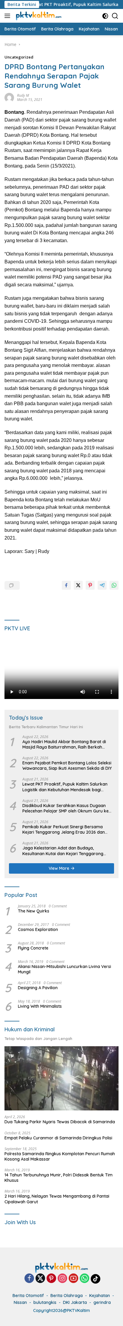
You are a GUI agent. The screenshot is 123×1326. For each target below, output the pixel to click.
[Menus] (8, 16)
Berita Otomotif (28, 1295)
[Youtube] (73, 1278)
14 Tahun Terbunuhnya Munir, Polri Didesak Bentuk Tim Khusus (58, 1177)
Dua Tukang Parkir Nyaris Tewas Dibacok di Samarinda (59, 1121)
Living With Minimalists (40, 1006)
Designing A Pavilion (38, 987)
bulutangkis (44, 1302)
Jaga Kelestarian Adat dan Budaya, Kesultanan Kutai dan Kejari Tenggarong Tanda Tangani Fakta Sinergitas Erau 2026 (64, 850)
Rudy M (23, 95)
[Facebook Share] (66, 585)
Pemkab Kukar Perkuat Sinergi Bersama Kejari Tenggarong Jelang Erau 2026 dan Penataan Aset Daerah (63, 829)
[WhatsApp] (84, 1278)
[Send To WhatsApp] (114, 585)
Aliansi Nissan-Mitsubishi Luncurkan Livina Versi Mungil (64, 969)
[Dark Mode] (105, 16)
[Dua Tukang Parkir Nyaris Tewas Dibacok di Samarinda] (61, 1078)
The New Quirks (33, 911)
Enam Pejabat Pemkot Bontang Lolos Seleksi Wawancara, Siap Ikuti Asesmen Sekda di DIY (67, 765)
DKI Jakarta (75, 1302)
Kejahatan (99, 1295)
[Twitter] (40, 1278)
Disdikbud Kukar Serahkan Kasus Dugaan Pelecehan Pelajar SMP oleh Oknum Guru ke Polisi (65, 808)
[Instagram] (62, 1278)
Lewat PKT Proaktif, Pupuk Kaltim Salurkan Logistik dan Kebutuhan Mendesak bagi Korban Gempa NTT (64, 786)
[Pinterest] (51, 1278)
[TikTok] (95, 1279)
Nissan (20, 1302)
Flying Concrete (33, 948)
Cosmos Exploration (38, 929)
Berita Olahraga (66, 1295)
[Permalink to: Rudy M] (9, 97)
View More (59, 868)
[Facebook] (29, 1278)
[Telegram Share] (102, 585)
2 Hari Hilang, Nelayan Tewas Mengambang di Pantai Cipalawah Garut (56, 1198)
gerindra (102, 1302)
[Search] (115, 16)
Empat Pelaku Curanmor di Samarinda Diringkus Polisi (58, 1138)
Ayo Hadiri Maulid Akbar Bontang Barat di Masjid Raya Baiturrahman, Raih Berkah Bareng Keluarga (64, 744)
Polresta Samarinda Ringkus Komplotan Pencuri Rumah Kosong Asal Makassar (59, 1156)
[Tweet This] (78, 585)
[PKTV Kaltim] (38, 16)
